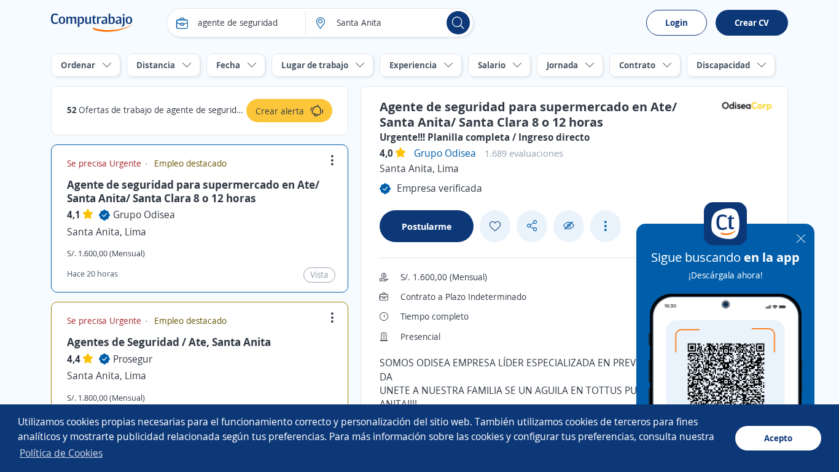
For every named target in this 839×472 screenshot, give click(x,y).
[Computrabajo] (92, 23)
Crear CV (752, 22)
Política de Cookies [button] (61, 453)
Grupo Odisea (144, 214)
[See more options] (605, 226)
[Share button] (531, 226)
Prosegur (132, 359)
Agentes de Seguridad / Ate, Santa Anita (169, 341)
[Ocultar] (568, 226)
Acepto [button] (778, 438)
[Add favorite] (495, 226)
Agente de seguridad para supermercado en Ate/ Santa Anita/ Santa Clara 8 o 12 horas (193, 191)
